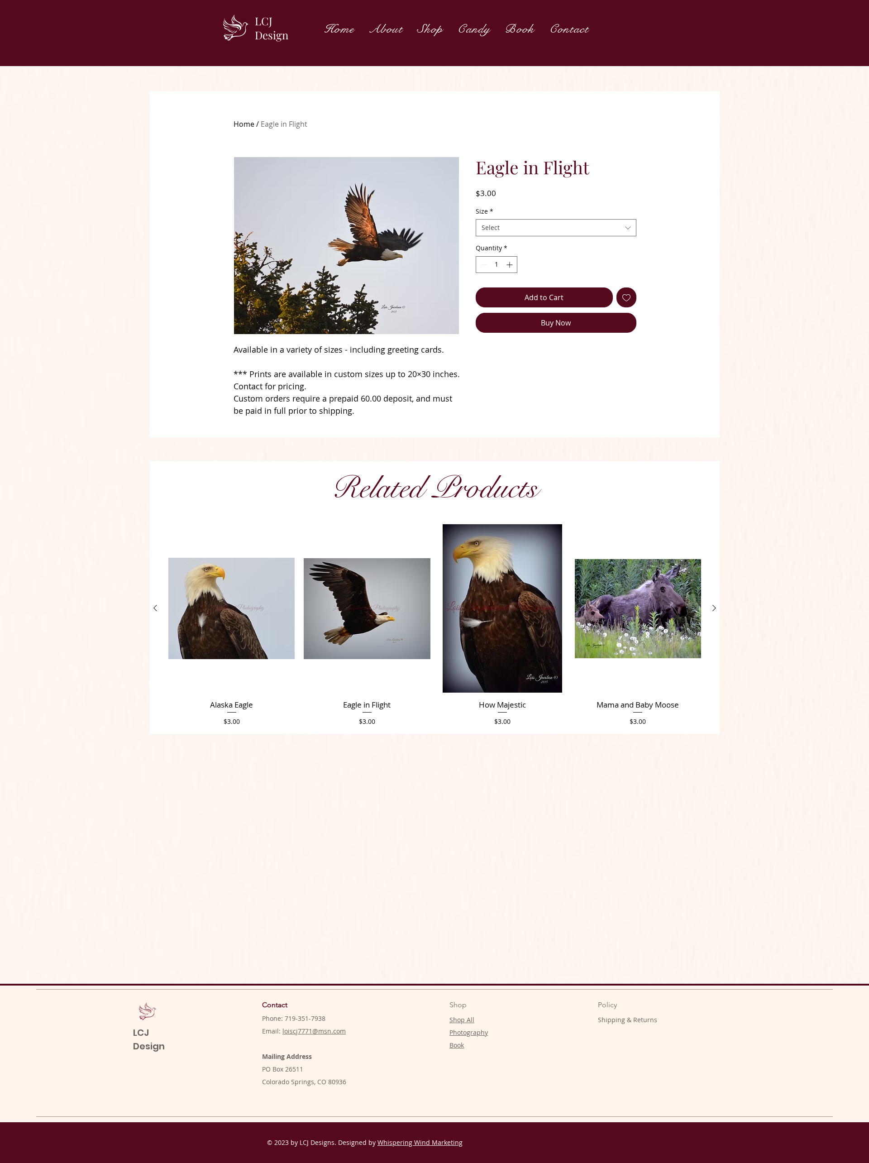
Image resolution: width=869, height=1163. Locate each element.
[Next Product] (714, 608)
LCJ (263, 21)
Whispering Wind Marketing (420, 1142)
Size (484, 211)
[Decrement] (482, 265)
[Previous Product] (155, 608)
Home (244, 124)
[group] (435, 625)
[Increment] (510, 265)
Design (271, 35)
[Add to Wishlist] (626, 297)
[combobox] (556, 227)
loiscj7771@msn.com (314, 1031)
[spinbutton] (496, 265)
